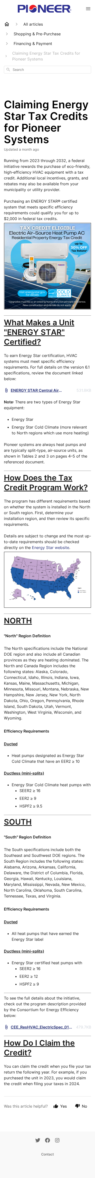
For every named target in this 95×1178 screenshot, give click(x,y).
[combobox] (47, 70)
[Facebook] (47, 1140)
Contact (47, 1154)
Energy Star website (50, 547)
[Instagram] (57, 1140)
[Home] (7, 24)
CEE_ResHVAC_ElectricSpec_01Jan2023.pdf (42, 1027)
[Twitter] (38, 1140)
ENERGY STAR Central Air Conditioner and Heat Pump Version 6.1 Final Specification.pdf (42, 390)
